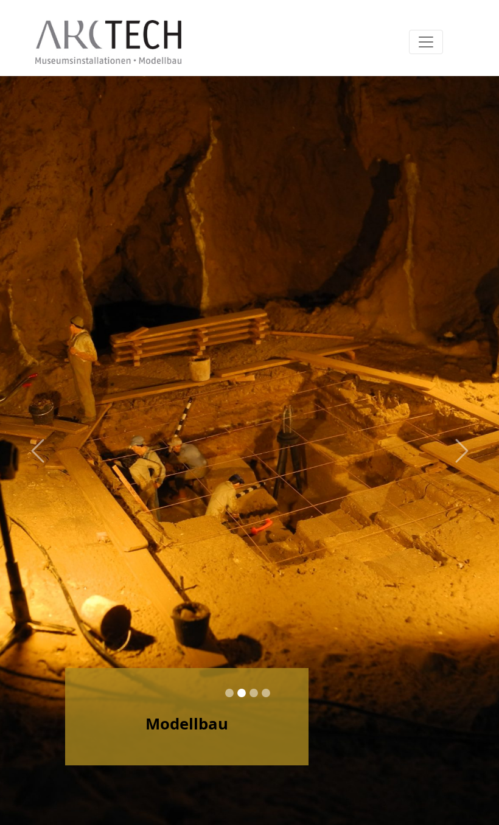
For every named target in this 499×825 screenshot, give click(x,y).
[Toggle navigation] (426, 42)
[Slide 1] (229, 693)
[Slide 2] (241, 693)
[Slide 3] (254, 693)
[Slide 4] (266, 693)
